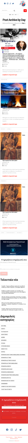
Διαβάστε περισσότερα (10, 74)
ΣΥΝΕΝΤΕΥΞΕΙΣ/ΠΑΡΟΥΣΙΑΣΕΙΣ (8, 386)
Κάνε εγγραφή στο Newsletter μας (8, 262)
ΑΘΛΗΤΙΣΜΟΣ (4, 334)
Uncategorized (4, 331)
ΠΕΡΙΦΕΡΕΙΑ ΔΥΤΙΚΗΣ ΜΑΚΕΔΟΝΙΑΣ (9, 363)
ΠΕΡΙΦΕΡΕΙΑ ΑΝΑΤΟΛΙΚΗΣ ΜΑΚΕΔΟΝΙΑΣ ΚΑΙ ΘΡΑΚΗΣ (13, 354)
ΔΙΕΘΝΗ (3, 337)
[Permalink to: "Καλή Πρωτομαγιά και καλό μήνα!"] (10, 146)
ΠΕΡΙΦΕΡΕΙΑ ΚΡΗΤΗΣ (6, 377)
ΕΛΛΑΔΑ (3, 343)
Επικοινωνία (14, 438)
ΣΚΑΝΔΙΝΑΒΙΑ (5, 113)
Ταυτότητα (9, 437)
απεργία (2, 232)
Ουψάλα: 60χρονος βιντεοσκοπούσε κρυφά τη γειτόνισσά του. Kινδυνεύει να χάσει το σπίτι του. (13, 309)
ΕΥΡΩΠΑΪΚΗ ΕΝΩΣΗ (5, 346)
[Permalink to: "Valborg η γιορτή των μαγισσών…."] (13, 95)
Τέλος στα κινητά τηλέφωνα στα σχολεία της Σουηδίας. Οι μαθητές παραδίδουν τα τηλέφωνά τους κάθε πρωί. (14, 304)
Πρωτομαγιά (19, 232)
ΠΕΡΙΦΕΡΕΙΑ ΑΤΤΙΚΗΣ (6, 357)
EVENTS (3, 328)
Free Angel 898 (4, 79)
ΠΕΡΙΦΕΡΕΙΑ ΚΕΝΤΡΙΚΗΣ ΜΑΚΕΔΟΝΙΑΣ (10, 374)
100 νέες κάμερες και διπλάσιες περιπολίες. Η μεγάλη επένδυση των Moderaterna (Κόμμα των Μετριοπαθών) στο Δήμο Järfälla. (14, 298)
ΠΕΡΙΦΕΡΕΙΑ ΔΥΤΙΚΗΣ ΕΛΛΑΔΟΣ (8, 360)
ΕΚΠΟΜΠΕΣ (3, 340)
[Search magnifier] (14, 10)
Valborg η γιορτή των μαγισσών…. (11, 108)
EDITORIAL (5, 66)
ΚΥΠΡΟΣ (3, 351)
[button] (25, 10)
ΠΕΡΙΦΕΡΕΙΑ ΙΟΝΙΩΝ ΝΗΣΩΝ (7, 372)
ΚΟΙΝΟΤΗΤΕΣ (4, 348)
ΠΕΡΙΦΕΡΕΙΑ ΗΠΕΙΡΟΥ (6, 366)
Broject (17, 440)
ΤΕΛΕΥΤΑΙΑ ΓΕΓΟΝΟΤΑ (6, 389)
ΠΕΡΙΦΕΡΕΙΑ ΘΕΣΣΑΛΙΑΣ (6, 369)
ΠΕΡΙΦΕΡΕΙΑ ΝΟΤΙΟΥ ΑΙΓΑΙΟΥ (7, 380)
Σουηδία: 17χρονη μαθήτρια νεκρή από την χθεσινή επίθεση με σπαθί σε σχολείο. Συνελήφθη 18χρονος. (13, 287)
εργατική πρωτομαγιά (10, 232)
